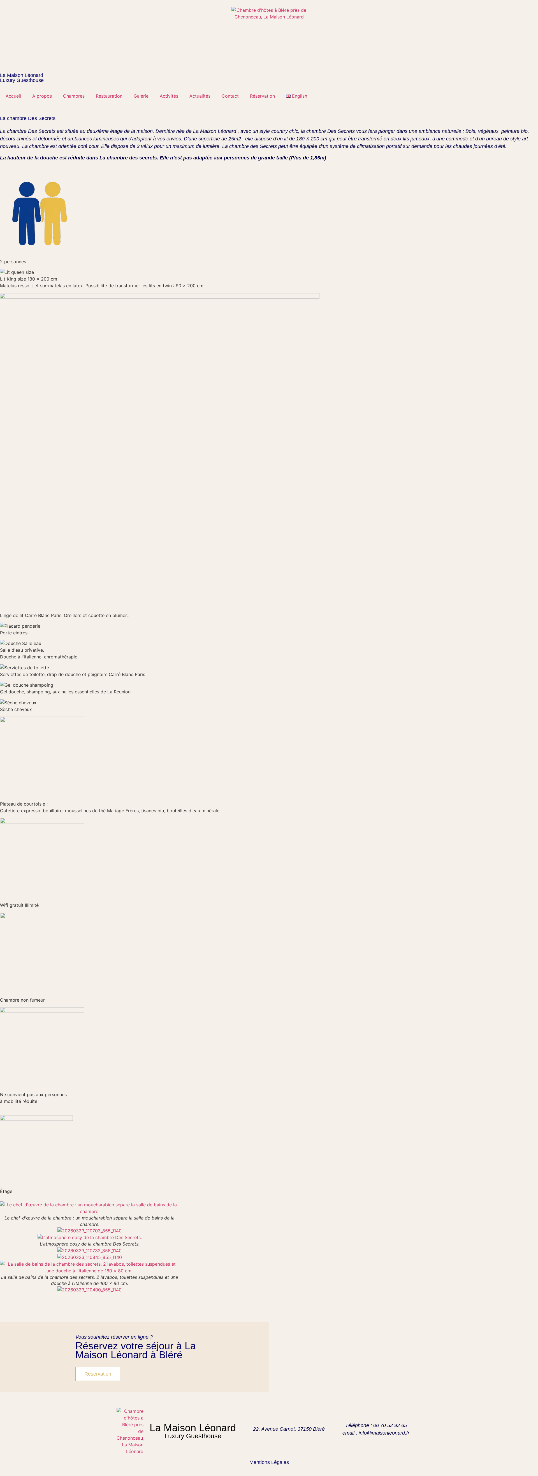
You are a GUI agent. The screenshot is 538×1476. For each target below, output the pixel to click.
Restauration (109, 96)
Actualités (199, 96)
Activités (169, 96)
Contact (230, 96)
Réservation (262, 96)
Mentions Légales (269, 1462)
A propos (42, 96)
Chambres (74, 96)
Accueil (13, 96)
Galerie (141, 96)
